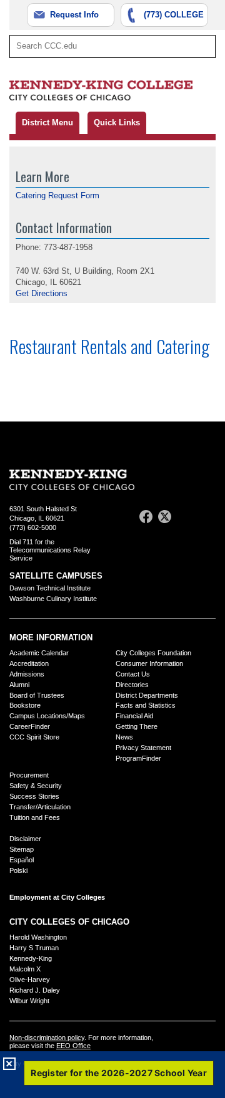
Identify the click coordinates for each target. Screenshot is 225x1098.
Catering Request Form (57, 195)
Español (21, 860)
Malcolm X (25, 969)
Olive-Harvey (29, 979)
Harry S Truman (34, 947)
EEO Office (73, 1045)
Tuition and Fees (34, 817)
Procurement (29, 775)
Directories (132, 684)
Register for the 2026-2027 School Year (119, 1072)
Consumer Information (149, 663)
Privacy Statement (143, 747)
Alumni (19, 684)
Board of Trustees (36, 695)
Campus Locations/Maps (47, 716)
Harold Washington (38, 937)
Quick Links (117, 122)
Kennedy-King (30, 958)
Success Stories (34, 796)
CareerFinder (29, 726)
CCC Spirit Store (34, 737)
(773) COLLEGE (174, 14)
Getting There (137, 726)
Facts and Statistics (146, 705)
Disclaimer (25, 838)
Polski (18, 870)
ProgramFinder (138, 758)
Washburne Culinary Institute (53, 598)
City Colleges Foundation (153, 653)
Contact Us (133, 674)
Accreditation (29, 663)
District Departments (147, 695)
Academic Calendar (39, 653)
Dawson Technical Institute (50, 588)
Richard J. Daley (34, 990)
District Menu (47, 122)
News (124, 737)
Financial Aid (134, 716)
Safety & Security (35, 785)
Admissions (26, 674)
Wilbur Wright (29, 1000)
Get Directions (42, 293)
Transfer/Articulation (40, 807)
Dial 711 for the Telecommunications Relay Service (50, 550)
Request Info (74, 14)
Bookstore (25, 705)
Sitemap (21, 849)
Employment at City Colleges (57, 897)
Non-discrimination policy (46, 1037)
